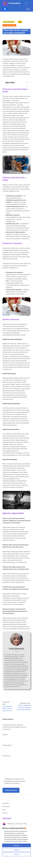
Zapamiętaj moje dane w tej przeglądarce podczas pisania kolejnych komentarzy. (15, 781)
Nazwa (5, 735)
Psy (20, 22)
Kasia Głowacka (16, 648)
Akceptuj (16, 845)
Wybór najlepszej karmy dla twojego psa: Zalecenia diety (23, 707)
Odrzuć (16, 854)
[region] (16, 841)
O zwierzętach (14, 3)
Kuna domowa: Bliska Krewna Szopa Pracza (8, 708)
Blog (28, 9)
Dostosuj (16, 850)
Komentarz (7, 756)
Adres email (7, 745)
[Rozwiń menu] (26, 3)
